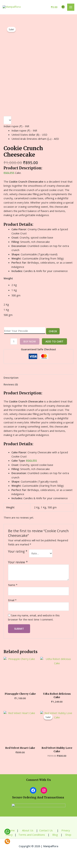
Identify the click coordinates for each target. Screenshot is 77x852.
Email (12, 600)
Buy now (29, 341)
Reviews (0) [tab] (11, 384)
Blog (55, 834)
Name (12, 585)
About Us (27, 830)
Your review (18, 562)
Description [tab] (11, 377)
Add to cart (54, 341)
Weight (8, 278)
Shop (68, 834)
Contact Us (46, 830)
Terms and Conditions (31, 834)
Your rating (17, 551)
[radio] (42, 285)
